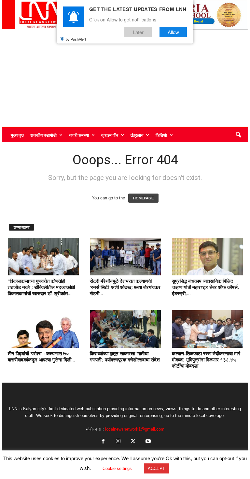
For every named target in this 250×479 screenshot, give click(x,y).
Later (138, 32)
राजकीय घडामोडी (43, 135)
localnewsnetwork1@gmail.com (134, 429)
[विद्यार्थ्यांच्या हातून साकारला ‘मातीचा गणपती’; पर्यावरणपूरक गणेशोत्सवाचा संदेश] (125, 329)
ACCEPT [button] (156, 468)
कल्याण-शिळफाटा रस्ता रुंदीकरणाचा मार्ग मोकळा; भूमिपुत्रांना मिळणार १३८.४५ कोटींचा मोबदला (206, 359)
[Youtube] (147, 441)
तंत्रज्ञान (137, 135)
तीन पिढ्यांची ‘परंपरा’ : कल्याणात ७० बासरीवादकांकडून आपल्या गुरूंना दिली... (41, 356)
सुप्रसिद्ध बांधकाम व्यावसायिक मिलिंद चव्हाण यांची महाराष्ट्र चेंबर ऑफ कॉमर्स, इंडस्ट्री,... (205, 287)
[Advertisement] (125, 77)
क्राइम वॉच (109, 135)
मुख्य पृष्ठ (17, 135)
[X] (133, 441)
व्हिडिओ (161, 135)
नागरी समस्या (79, 135)
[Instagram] (118, 441)
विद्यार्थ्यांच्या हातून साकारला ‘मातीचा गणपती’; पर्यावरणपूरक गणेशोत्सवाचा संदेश (125, 356)
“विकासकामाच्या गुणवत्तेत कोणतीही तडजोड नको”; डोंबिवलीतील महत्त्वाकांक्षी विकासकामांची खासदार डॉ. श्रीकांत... (41, 287)
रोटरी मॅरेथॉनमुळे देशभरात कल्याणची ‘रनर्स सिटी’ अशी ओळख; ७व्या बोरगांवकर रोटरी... (125, 287)
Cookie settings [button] (117, 468)
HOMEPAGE (143, 198)
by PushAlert (76, 39)
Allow (173, 32)
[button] (238, 135)
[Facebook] (103, 441)
